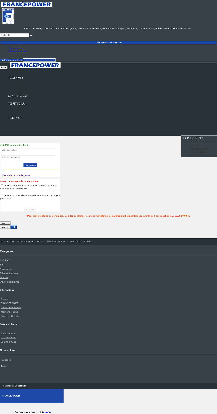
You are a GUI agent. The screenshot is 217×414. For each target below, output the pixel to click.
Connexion (31, 165)
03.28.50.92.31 (8, 342)
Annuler (5, 223)
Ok (14, 227)
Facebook (6, 360)
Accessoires (6, 269)
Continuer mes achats (25, 412)
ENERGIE (5, 260)
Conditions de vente (11, 307)
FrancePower (15, 78)
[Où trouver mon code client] (56, 150)
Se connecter (15, 48)
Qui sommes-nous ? (25, 88)
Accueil (4, 299)
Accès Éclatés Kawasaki (202, 155)
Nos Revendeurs (17, 103)
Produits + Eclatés (193, 138)
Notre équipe (21, 81)
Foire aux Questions (11, 316)
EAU (2, 264)
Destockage (14, 118)
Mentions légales (9, 312)
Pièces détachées (23, 107)
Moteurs (194, 145)
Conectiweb (20, 385)
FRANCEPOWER (9, 303)
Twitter (4, 366)
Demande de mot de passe (16, 175)
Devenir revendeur (18, 51)
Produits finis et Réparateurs (29, 110)
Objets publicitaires (199, 152)
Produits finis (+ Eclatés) (202, 141)
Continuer (30, 209)
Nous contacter (8, 333)
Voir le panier (44, 412)
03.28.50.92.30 (8, 337)
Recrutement (21, 85)
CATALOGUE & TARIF (17, 96)
